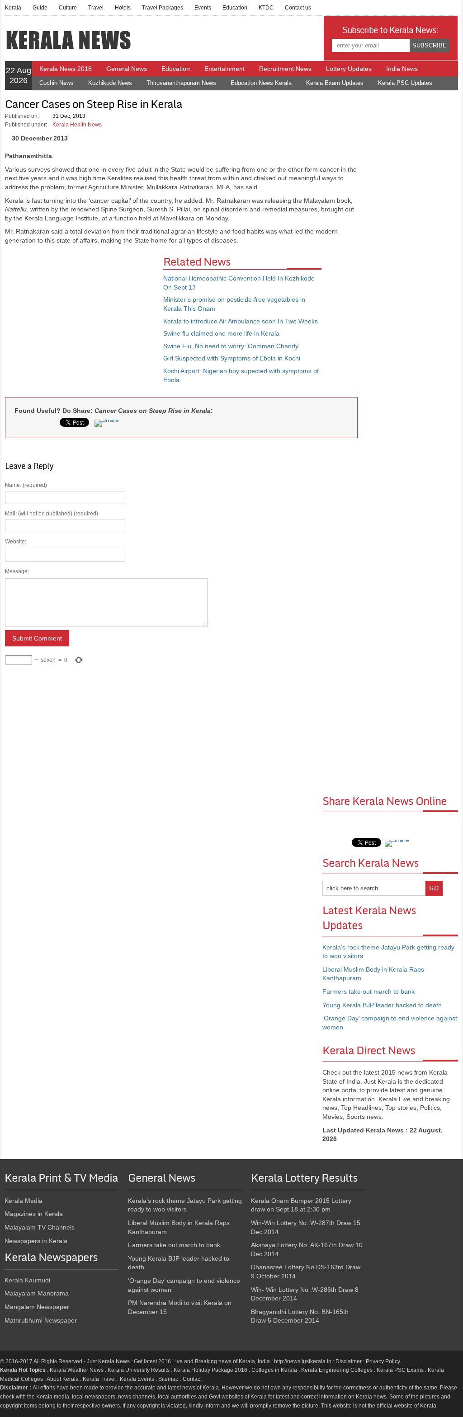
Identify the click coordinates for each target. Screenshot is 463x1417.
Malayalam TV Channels (40, 1227)
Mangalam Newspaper (37, 1306)
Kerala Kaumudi (27, 1280)
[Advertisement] (84, 322)
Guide (40, 8)
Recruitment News (285, 68)
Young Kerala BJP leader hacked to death (382, 1005)
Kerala (13, 8)
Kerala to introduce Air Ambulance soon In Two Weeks (240, 321)
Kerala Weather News (77, 1370)
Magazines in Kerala (34, 1213)
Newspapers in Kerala (36, 1240)
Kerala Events (137, 1379)
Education (234, 8)
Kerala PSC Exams (400, 1370)
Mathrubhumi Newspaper (41, 1320)
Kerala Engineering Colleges (337, 1370)
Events (202, 8)
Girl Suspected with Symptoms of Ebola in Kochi (231, 358)
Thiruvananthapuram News (181, 83)
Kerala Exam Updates (335, 83)
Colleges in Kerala (274, 1370)
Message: (17, 571)
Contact (192, 1379)
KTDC (266, 8)
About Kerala (63, 1379)
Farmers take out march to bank (368, 991)
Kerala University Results (139, 1370)
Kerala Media (24, 1200)
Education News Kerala (261, 83)
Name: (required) (51, 572)
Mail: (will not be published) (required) (51, 587)
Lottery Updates (349, 68)
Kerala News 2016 (65, 68)
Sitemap (168, 1379)
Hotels (123, 8)
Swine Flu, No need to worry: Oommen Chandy (230, 346)
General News (126, 68)
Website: (15, 541)
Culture (68, 8)
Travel (96, 8)
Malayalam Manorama (37, 1293)
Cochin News (56, 83)
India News (402, 68)
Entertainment (224, 68)
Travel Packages (162, 8)
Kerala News (114, 1361)
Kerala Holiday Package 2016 (210, 1370)
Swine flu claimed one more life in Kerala (221, 333)
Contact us (298, 8)
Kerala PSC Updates (405, 83)
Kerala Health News (77, 125)
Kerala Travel (99, 1379)
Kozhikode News (110, 83)
